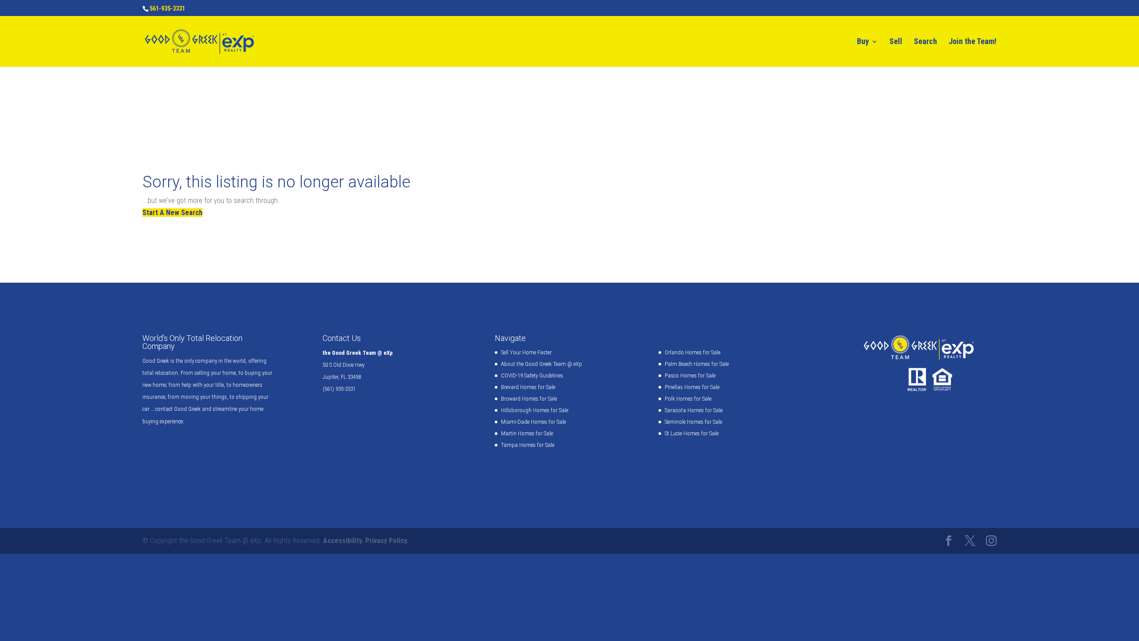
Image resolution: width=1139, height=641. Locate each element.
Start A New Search (172, 212)
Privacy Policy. (386, 540)
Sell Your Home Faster (526, 352)
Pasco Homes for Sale (690, 375)
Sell (895, 42)
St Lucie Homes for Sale (692, 433)
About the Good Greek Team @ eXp (541, 364)
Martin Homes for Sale (527, 433)
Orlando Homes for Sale (692, 352)
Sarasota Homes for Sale (694, 410)
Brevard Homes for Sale (528, 387)
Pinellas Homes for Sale (692, 387)
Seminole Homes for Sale (693, 421)
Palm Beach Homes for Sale (697, 364)
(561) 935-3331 (339, 388)
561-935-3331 (167, 8)
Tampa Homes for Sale (527, 445)
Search (925, 42)
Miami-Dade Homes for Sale (533, 421)
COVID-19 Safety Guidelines (532, 375)
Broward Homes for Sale (529, 398)
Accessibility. (343, 540)
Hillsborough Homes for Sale (534, 410)
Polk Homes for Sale (688, 398)
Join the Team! (973, 42)
